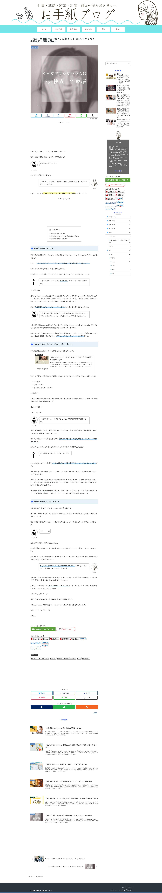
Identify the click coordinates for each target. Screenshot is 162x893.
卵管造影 (74, 658)
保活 (120, 254)
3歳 (121, 273)
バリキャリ (34, 658)
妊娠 (79, 658)
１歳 (121, 265)
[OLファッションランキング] (64, 639)
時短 (120, 246)
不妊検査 (53, 658)
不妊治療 (60, 658)
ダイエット (120, 236)
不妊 (48, 658)
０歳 (121, 262)
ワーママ (42, 658)
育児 (119, 250)
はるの (118, 142)
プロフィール (119, 217)
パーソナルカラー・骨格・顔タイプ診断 (119, 241)
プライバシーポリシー (126, 887)
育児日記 (120, 258)
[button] (129, 63)
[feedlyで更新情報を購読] (64, 707)
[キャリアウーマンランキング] (35, 639)
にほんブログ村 (36, 643)
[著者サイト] (42, 707)
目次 (53, 229)
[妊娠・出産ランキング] (54, 639)
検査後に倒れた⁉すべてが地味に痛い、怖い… (65, 236)
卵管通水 (67, 658)
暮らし (119, 232)
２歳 (121, 269)
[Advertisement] (64, 135)
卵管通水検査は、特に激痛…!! (60, 239)
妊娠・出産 (34, 655)
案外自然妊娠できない (58, 233)
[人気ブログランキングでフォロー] (43, 630)
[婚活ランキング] (45, 639)
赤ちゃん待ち (86, 658)
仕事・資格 (119, 220)
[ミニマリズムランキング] (74, 639)
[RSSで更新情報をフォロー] (87, 707)
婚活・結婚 (119, 228)
